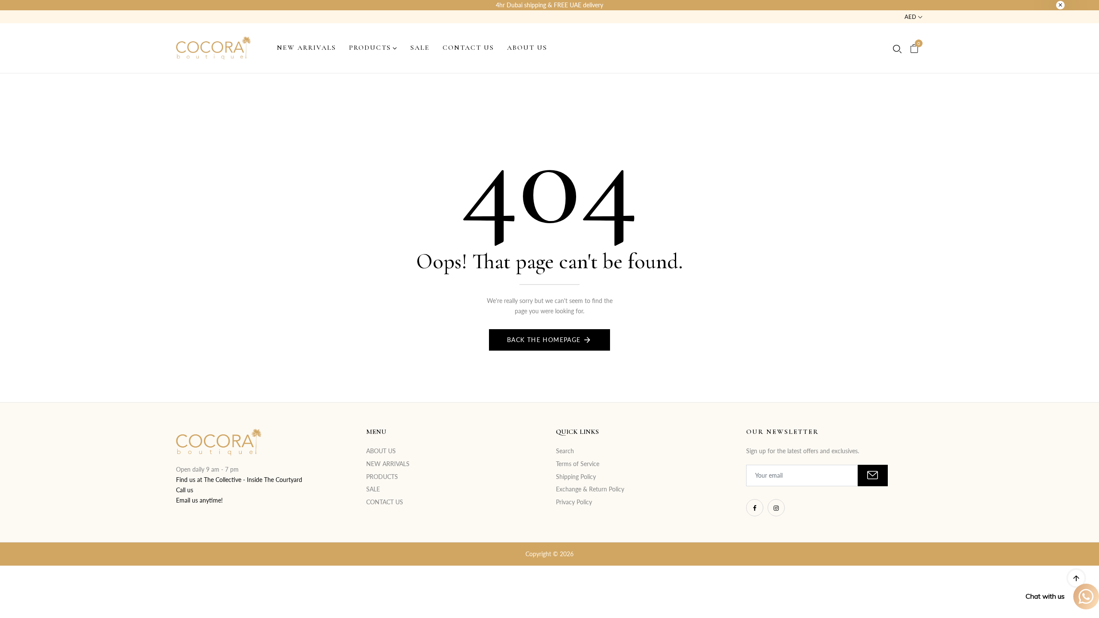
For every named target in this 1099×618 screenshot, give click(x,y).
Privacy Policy (574, 502)
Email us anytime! (199, 500)
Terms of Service (577, 463)
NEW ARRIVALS (388, 463)
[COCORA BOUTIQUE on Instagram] (776, 507)
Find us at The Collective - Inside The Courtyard (239, 479)
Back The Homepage (544, 339)
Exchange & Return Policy (590, 489)
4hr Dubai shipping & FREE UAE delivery (549, 5)
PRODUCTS (382, 476)
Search (565, 450)
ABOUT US (381, 450)
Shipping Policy (576, 476)
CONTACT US (384, 502)
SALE (373, 489)
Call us (184, 490)
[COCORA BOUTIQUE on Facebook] (754, 507)
